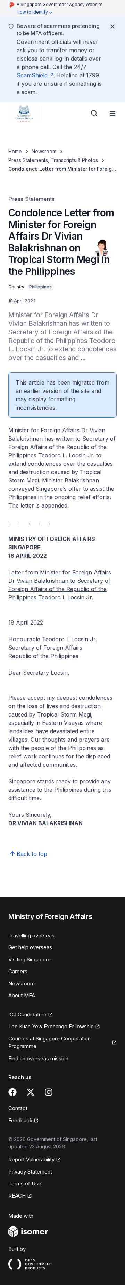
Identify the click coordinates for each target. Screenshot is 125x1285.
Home (15, 151)
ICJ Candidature (27, 1014)
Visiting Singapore (29, 959)
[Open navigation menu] (112, 113)
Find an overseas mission (38, 1058)
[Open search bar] (94, 113)
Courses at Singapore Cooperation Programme (49, 1042)
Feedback (20, 1120)
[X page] (30, 1092)
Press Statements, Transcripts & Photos (53, 160)
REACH (17, 1195)
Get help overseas (30, 947)
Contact (17, 1108)
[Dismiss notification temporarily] (112, 26)
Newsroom (44, 151)
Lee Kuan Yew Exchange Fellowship (51, 1026)
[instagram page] (48, 1092)
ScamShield (32, 75)
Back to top (32, 853)
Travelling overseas (31, 935)
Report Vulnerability (31, 1159)
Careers (17, 971)
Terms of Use (24, 1183)
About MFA (21, 995)
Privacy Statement (30, 1171)
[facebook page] (12, 1092)
